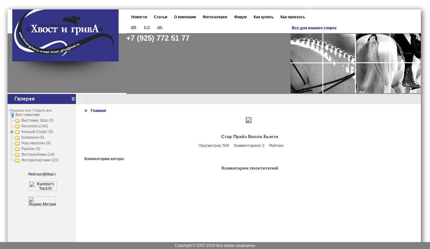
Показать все (20, 110)
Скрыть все (43, 110)
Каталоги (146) (34, 126)
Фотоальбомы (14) (37, 154)
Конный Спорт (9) (37, 132)
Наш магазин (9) (36, 143)
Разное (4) (30, 149)
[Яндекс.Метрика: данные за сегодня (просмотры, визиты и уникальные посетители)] (42, 201)
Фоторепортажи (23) (39, 160)
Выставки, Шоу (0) (37, 120)
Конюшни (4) (32, 137)
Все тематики (27, 115)
